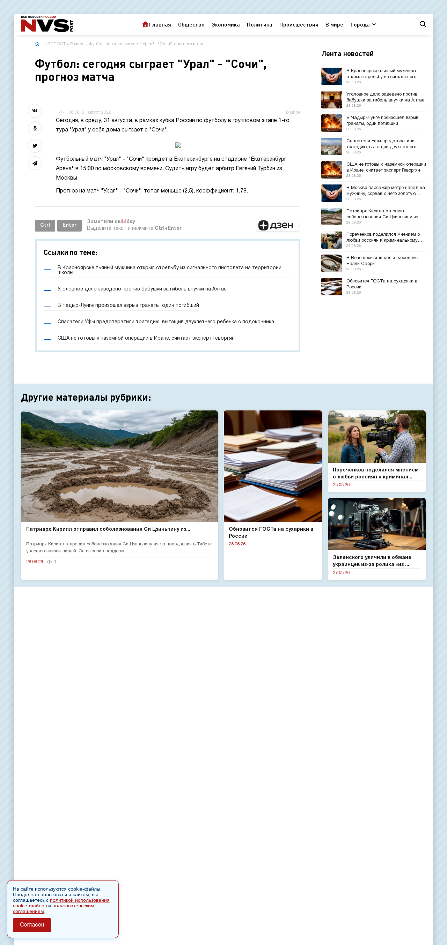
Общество (191, 24)
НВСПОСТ (55, 44)
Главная (160, 24)
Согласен (32, 925)
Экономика (226, 24)
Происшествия (298, 24)
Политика (259, 24)
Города (360, 24)
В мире (334, 24)
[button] (278, 225)
